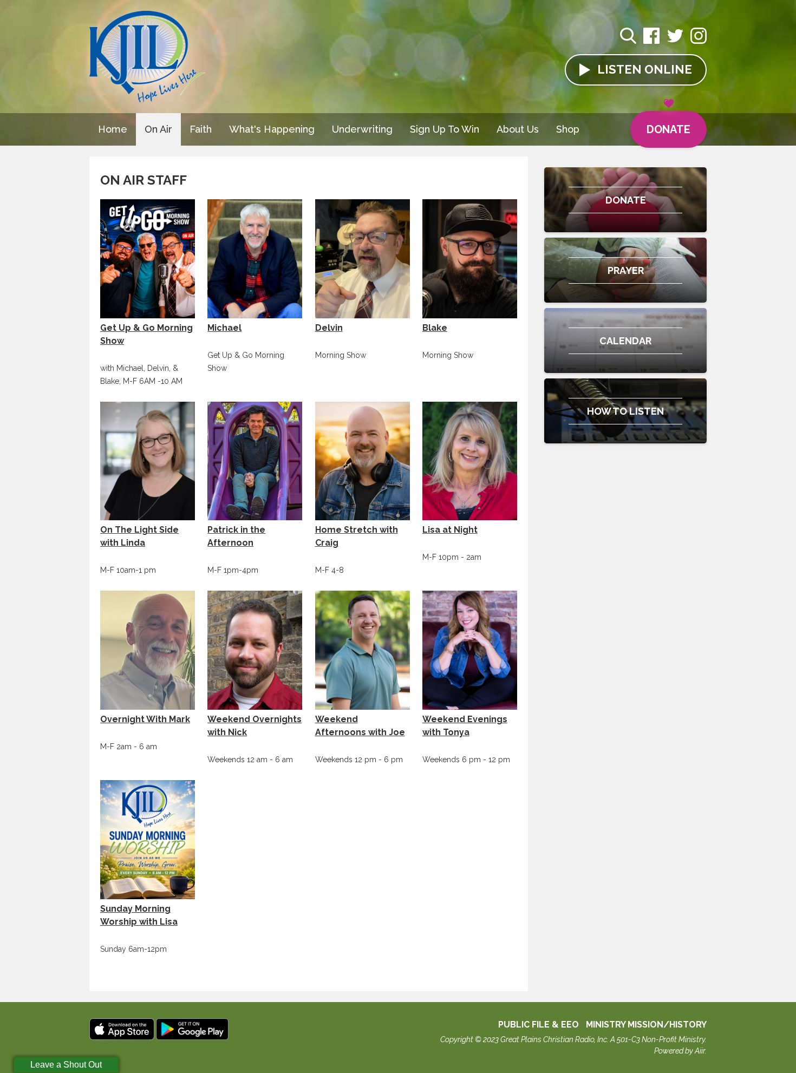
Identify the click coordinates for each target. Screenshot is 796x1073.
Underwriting (362, 129)
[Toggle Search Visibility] (628, 37)
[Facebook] (651, 41)
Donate (668, 129)
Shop (567, 129)
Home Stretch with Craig (356, 536)
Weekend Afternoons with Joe (360, 725)
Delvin (329, 328)
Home (112, 129)
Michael (224, 328)
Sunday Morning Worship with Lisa (139, 915)
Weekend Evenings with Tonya (464, 725)
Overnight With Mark (145, 719)
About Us (518, 129)
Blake (434, 328)
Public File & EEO (538, 1024)
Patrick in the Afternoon (236, 536)
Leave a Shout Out (66, 1064)
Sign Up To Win (444, 129)
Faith (201, 129)
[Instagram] (698, 41)
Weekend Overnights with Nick (254, 725)
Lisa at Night (450, 530)
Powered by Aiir (679, 1050)
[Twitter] (675, 41)
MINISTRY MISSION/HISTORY (646, 1024)
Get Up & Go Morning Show (146, 334)
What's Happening (272, 129)
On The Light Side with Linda (139, 536)
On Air (158, 129)
